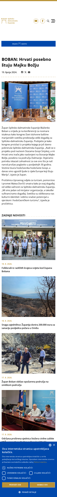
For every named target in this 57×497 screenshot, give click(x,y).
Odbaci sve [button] (42, 485)
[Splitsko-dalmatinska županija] (9, 21)
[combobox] (50, 445)
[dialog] (28, 469)
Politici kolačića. (40, 462)
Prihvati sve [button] (15, 485)
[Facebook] (22, 72)
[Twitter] (25, 72)
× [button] (54, 445)
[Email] (29, 72)
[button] (28, 492)
